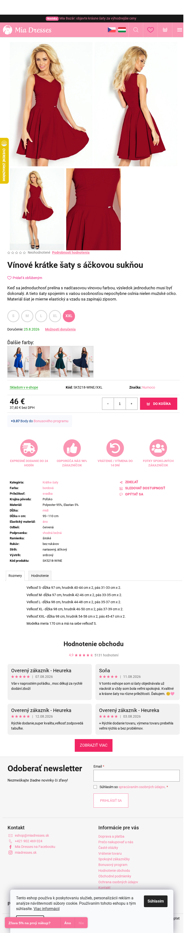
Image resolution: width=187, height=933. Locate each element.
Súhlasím (156, 901)
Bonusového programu (51, 421)
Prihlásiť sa (111, 801)
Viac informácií (47, 908)
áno (45, 521)
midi (45, 510)
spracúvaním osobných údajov (142, 787)
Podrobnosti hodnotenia (71, 252)
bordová (48, 488)
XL (55, 316)
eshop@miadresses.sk (32, 835)
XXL (69, 316)
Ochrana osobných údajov (118, 882)
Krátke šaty (50, 482)
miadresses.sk (26, 852)
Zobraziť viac (93, 745)
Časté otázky (108, 848)
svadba (48, 493)
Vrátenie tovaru (110, 853)
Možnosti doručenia (60, 329)
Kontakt (104, 888)
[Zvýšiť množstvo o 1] (131, 404)
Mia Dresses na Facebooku (35, 847)
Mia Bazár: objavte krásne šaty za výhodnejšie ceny (91, 18)
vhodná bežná (52, 533)
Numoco (148, 387)
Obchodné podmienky (114, 876)
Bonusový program (112, 865)
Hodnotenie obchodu (94, 644)
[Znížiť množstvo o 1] (108, 404)
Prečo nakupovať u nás (115, 842)
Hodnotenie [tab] (40, 576)
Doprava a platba (111, 836)
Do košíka (162, 404)
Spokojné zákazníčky (114, 859)
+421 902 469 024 (28, 841)
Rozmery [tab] (15, 576)
